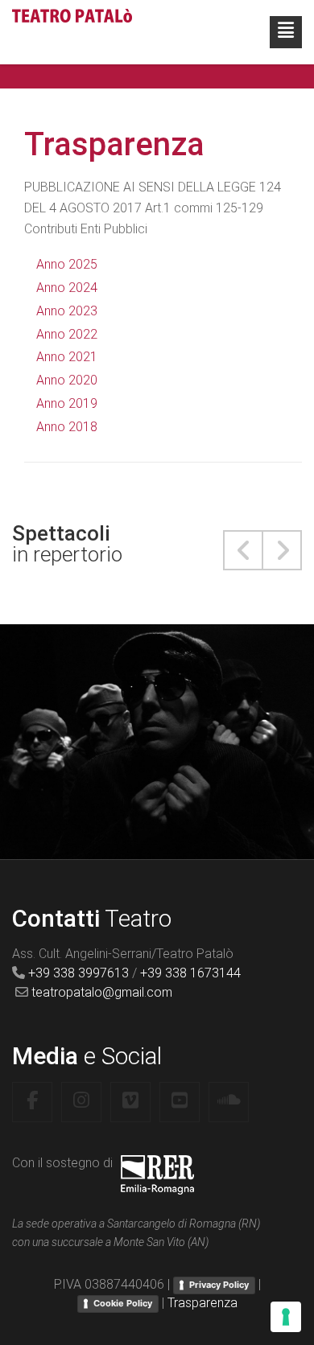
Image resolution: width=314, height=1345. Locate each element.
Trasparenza (202, 1302)
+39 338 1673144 (190, 973)
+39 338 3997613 (78, 973)
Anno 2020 (66, 380)
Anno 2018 (66, 426)
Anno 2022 (66, 334)
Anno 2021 (66, 356)
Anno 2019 (66, 403)
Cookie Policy (122, 1303)
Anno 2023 (66, 311)
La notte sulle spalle (157, 708)
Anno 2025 (66, 264)
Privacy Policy (219, 1284)
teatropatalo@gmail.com (101, 992)
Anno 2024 (66, 287)
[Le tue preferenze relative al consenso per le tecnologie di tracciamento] (286, 1317)
